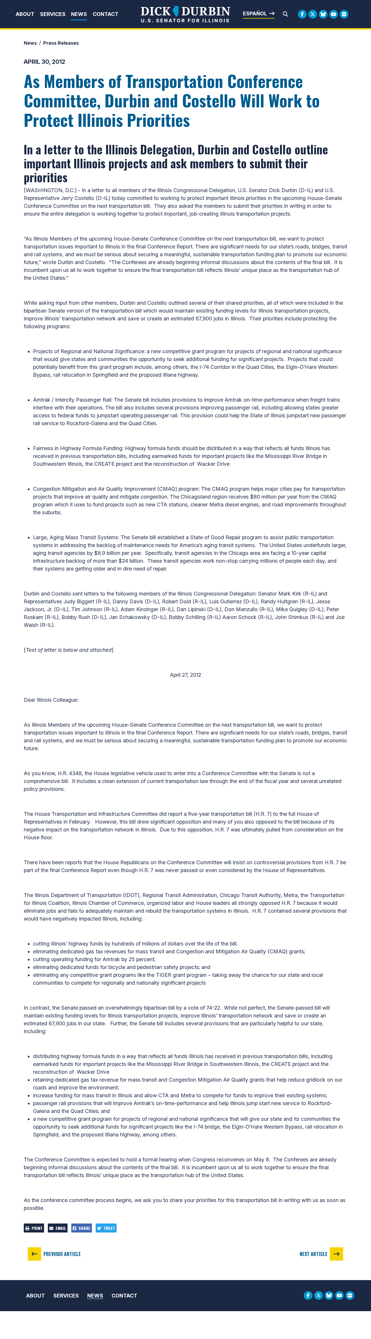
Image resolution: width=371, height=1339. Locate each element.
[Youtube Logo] (333, 14)
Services (53, 14)
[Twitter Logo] (312, 14)
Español (255, 13)
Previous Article (62, 1253)
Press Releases (61, 43)
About (25, 14)
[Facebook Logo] (302, 14)
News (79, 14)
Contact (106, 14)
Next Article (314, 1253)
